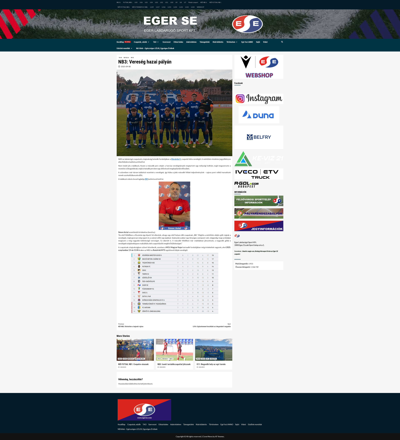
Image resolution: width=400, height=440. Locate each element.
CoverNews (207, 436)
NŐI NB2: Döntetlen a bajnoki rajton (130, 325)
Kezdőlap (123, 42)
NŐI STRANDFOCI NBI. (140, 7)
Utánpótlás (213, 358)
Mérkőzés (126, 57)
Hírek (120, 57)
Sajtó (258, 42)
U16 (141, 2)
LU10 (192, 7)
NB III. (119, 2)
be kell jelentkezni (145, 384)
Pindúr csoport (193, 2)
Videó (265, 42)
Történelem (230, 42)
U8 (181, 2)
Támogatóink (205, 42)
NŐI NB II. (203, 2)
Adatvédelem (191, 42)
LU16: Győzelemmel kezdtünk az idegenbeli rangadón (212, 325)
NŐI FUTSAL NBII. (124, 7)
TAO (154, 42)
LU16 (163, 7)
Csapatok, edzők (140, 42)
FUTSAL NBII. (127, 2)
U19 (136, 2)
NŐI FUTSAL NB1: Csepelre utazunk (133, 364)
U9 (176, 2)
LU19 (152, 7)
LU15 (169, 7)
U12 (161, 2)
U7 (185, 2)
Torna (203, 358)
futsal (119, 358)
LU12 (187, 7)
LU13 (181, 7)
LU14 (175, 7)
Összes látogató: (243, 267)
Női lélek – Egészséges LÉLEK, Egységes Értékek (155, 48)
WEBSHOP (200, 7)
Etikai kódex (178, 42)
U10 (171, 2)
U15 (146, 2)
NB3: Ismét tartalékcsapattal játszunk (174, 364)
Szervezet (167, 42)
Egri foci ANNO (247, 42)
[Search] (282, 42)
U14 (151, 2)
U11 (166, 2)
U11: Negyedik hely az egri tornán (211, 364)
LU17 (157, 7)
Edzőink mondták (123, 48)
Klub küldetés (218, 42)
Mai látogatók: (241, 264)
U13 (156, 2)
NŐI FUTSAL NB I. (215, 2)
